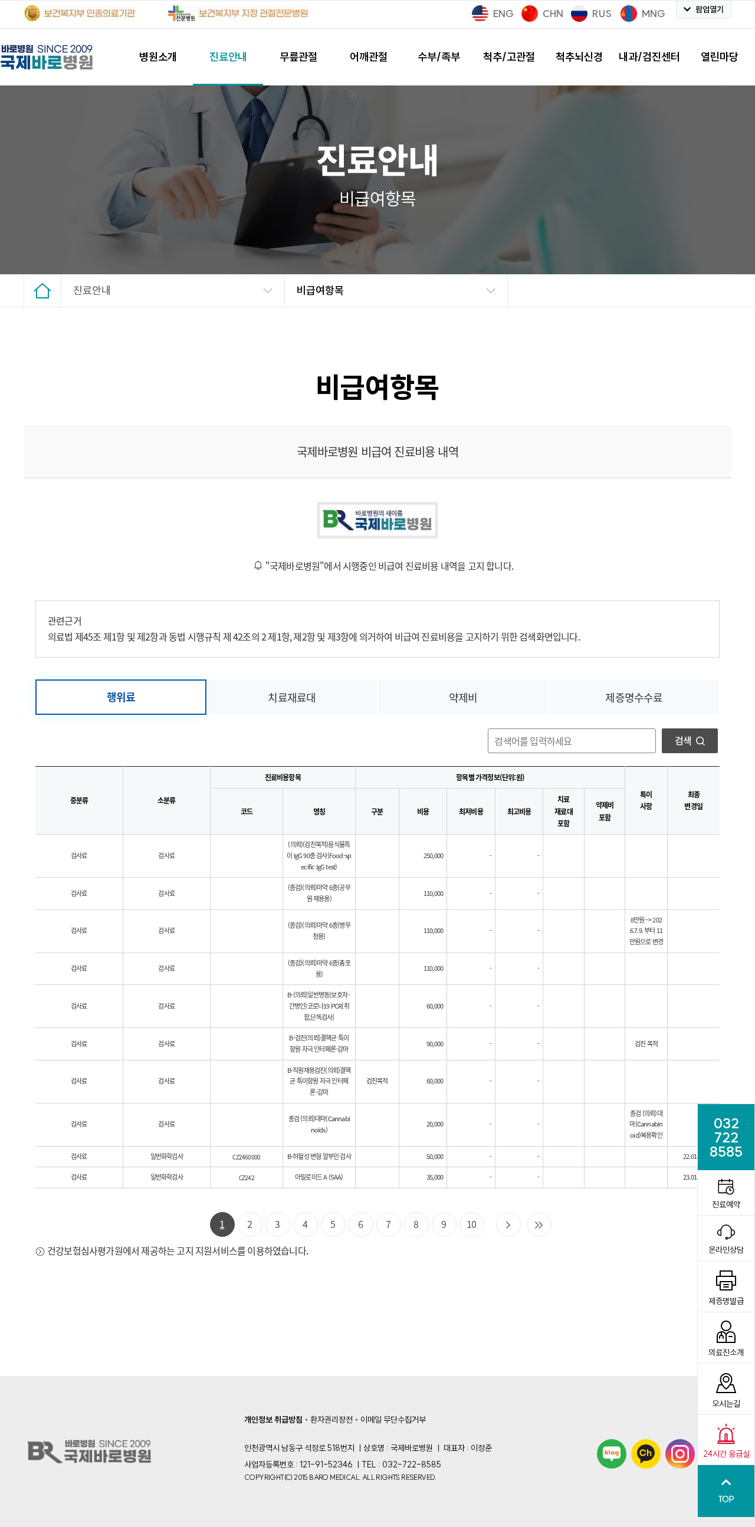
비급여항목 (320, 290)
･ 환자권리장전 (328, 1419)
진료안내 (92, 290)
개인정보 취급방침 (273, 1419)
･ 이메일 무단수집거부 (390, 1419)
